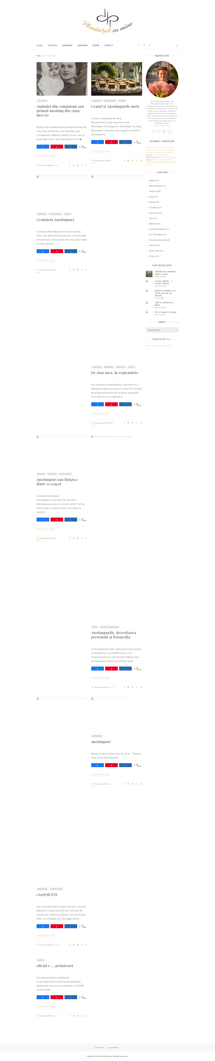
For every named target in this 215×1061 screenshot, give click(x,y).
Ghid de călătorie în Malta (162, 160)
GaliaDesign (114, 1047)
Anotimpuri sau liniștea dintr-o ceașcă (57, 481)
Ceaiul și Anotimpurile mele (115, 106)
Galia (57, 165)
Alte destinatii (155, 186)
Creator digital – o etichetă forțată (163, 282)
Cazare (152, 196)
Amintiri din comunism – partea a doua (166, 272)
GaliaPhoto (99, 1047)
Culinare (152, 202)
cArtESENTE (47, 894)
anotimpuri (101, 741)
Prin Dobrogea (155, 234)
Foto (94, 627)
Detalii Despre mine (162, 126)
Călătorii (52, 45)
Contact (108, 45)
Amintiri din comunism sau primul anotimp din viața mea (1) (60, 110)
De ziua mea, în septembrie (114, 372)
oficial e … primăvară (55, 965)
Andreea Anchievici (153, 162)
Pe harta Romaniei (157, 229)
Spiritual (96, 101)
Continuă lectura (46, 156)
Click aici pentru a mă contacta (158, 345)
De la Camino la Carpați (166, 312)
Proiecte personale (109, 627)
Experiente (42, 889)
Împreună (42, 214)
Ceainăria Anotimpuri (55, 219)
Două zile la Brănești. (160, 155)
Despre (96, 45)
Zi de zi (122, 101)
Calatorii (42, 101)
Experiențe (67, 45)
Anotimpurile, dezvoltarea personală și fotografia (113, 634)
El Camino (153, 207)
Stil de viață (109, 101)
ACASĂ (40, 45)
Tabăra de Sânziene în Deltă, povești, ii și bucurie (165, 293)
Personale (83, 45)
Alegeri (41, 474)
